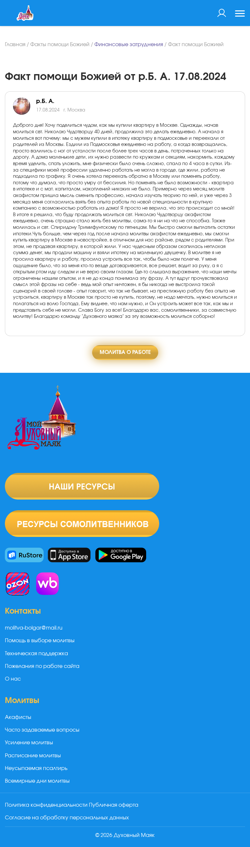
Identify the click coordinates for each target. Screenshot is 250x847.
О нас (13, 679)
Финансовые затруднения (128, 44)
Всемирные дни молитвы (37, 781)
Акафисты (18, 717)
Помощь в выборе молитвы (40, 640)
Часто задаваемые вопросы (42, 730)
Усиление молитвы (29, 742)
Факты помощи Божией (60, 44)
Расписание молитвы (33, 755)
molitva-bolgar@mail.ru (33, 628)
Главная (15, 44)
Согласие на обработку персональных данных (67, 817)
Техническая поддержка (36, 653)
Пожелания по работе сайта (42, 666)
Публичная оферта (113, 805)
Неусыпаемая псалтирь (36, 768)
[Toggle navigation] (240, 14)
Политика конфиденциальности (46, 805)
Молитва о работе (125, 352)
